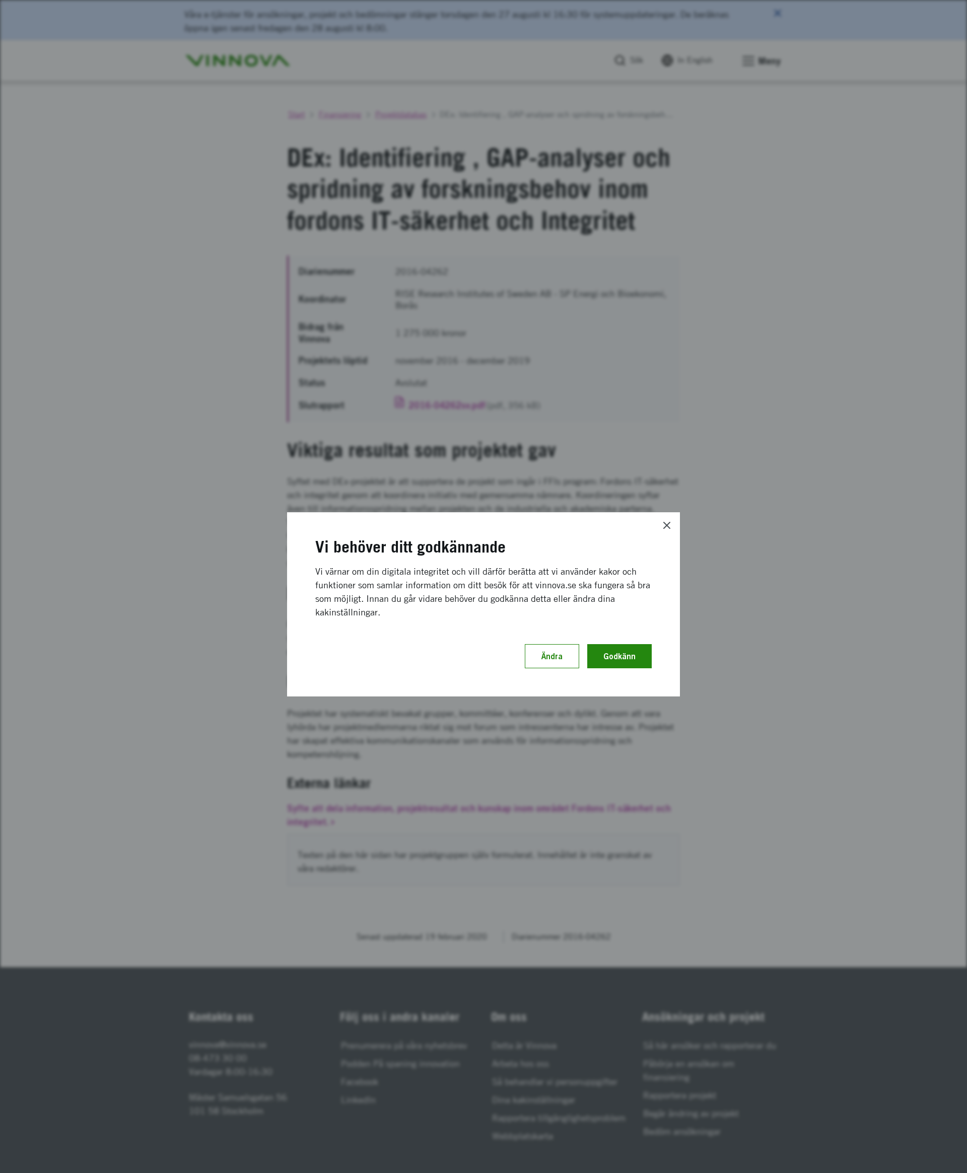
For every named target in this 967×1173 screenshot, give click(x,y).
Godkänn (619, 656)
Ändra (552, 656)
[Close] (667, 525)
